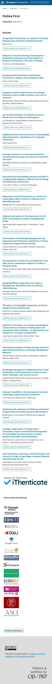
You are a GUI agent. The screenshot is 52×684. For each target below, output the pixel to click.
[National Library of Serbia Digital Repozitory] (26, 602)
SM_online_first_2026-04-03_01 (18, 254)
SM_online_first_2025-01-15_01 (18, 422)
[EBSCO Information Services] (26, 520)
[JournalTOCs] (26, 593)
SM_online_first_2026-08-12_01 (18, 108)
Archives (13, 8)
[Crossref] (26, 564)
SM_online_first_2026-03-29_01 (18, 385)
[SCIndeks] (26, 550)
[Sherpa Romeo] (26, 573)
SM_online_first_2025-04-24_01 (18, 209)
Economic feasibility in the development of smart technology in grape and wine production (25, 393)
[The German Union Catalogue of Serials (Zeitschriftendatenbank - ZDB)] (26, 589)
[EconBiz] (26, 582)
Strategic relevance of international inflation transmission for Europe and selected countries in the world (25, 157)
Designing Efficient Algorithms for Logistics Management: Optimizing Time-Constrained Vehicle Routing (23, 285)
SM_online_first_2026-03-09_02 (18, 402)
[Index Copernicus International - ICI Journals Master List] (26, 526)
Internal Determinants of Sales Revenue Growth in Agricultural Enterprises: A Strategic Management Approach (26, 350)
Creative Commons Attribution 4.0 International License (25, 655)
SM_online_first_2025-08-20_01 (18, 340)
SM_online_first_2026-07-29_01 (18, 169)
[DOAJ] (26, 532)
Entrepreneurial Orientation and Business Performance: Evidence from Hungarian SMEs (23, 76)
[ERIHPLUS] (26, 557)
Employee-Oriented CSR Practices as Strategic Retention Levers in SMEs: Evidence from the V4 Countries (24, 95)
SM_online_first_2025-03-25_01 (18, 276)
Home (5, 8)
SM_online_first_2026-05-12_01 (18, 469)
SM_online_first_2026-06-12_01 (18, 147)
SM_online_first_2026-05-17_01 (18, 48)
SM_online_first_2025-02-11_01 (18, 298)
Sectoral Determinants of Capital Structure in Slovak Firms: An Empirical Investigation (23, 116)
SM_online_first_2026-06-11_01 (18, 363)
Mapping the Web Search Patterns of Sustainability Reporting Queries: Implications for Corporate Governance (26, 137)
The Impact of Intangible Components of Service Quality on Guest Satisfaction (25, 306)
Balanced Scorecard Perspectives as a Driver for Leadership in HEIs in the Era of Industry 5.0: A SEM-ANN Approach (24, 199)
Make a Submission (14, 630)
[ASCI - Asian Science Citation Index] (26, 613)
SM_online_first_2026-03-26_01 (18, 189)
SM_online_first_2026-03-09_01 (18, 68)
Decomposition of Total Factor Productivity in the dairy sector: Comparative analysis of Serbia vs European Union (25, 263)
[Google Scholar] (26, 541)
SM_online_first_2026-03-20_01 (18, 85)
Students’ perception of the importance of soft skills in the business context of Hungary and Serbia (24, 218)
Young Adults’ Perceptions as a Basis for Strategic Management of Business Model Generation (25, 39)
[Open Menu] (2, 2)
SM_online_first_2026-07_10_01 (18, 127)
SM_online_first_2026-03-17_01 (18, 318)
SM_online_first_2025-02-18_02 (18, 231)
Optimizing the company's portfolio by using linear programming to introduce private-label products (26, 410)
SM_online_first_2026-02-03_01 (18, 447)
